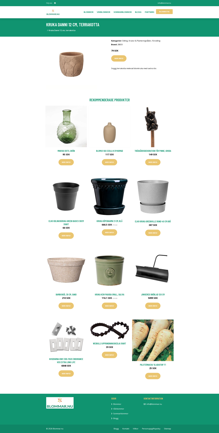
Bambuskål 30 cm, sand (66, 294)
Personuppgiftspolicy (151, 428)
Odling (125, 41)
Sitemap (167, 428)
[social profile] (55, 3)
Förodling (156, 41)
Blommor (88, 12)
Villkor (135, 428)
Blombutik (164, 11)
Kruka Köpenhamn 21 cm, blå (109, 221)
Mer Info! (119, 58)
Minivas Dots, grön (66, 150)
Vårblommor (103, 12)
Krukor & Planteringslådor (140, 41)
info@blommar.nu (164, 3)
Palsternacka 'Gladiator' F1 (153, 364)
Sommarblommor (123, 12)
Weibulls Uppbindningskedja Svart (109, 343)
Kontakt (125, 428)
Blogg (138, 12)
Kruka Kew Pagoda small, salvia (109, 294)
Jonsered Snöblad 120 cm (153, 294)
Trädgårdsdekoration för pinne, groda (153, 150)
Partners (149, 12)
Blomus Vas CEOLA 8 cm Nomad (109, 150)
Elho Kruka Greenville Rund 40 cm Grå (153, 221)
